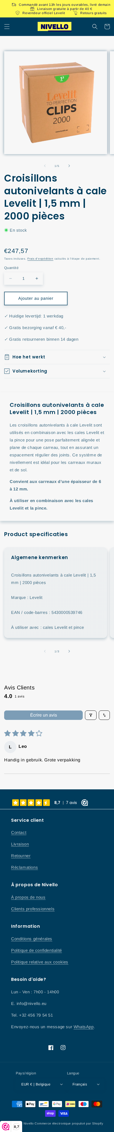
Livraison (20, 844)
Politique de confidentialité (36, 950)
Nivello (29, 1123)
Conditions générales (31, 938)
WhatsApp (84, 1026)
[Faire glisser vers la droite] (69, 166)
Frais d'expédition (40, 258)
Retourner (20, 855)
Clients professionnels (33, 908)
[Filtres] (91, 715)
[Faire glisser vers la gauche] (45, 166)
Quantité (11, 268)
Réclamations (24, 867)
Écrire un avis (43, 715)
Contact (18, 832)
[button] (7, 26)
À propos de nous (28, 897)
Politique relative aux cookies (39, 962)
